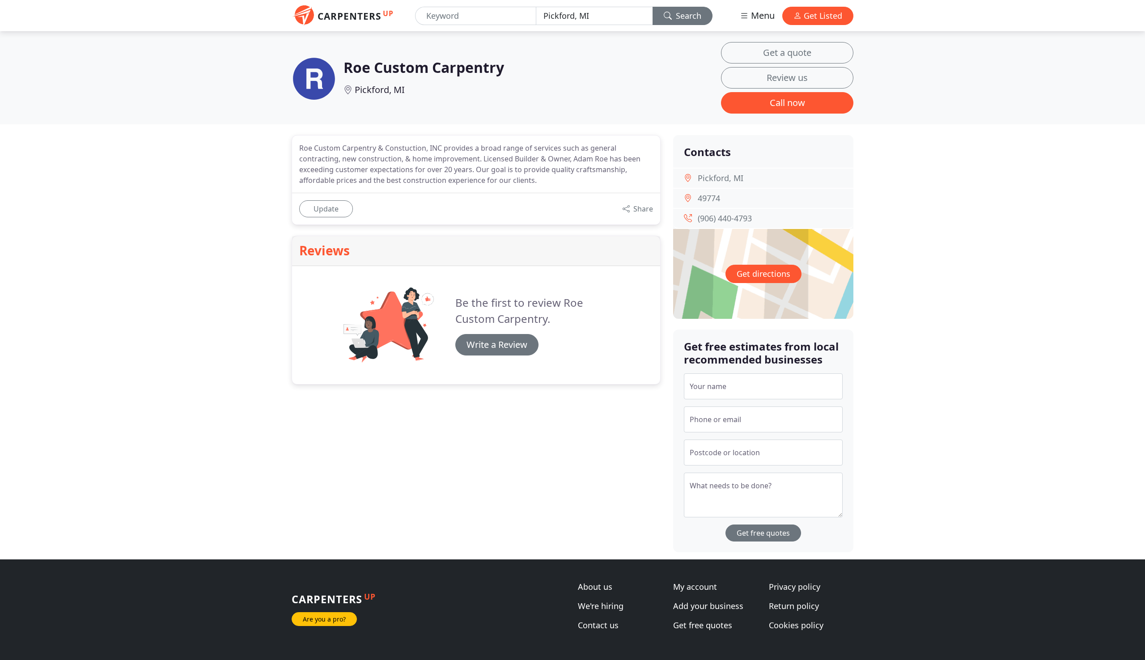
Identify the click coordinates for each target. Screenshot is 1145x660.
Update (326, 209)
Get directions (763, 273)
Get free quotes (763, 533)
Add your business (708, 606)
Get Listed (822, 15)
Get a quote (787, 53)
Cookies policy (796, 625)
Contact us (598, 625)
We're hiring (600, 606)
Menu (762, 15)
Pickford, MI (380, 90)
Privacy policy (794, 586)
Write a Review (496, 344)
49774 (709, 198)
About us (595, 586)
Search (687, 15)
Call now (787, 103)
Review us (787, 78)
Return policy (794, 606)
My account (695, 586)
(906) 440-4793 (725, 218)
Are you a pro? (324, 619)
